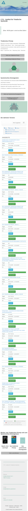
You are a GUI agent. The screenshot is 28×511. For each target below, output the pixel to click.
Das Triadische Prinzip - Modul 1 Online (12, 189)
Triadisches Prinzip (11, 129)
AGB (21, 505)
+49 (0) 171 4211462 (7, 500)
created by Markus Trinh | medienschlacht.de (14, 509)
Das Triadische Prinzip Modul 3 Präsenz (12, 155)
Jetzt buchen (12, 169)
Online (17, 128)
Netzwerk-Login (12, 507)
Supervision (9, 133)
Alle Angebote (16, 122)
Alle (6, 128)
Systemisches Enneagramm (13, 131)
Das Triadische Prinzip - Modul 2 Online (12, 294)
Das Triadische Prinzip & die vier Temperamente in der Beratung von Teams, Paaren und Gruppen (13, 330)
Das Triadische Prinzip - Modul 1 (10, 224)
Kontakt (6, 505)
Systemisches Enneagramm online (11, 277)
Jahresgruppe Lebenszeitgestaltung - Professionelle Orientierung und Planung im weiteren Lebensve (13, 259)
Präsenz (11, 128)
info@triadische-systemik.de (9, 488)
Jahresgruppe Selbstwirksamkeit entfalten (14, 241)
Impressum (11, 505)
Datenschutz (16, 505)
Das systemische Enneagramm (23, 447)
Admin (17, 507)
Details (10, 150)
